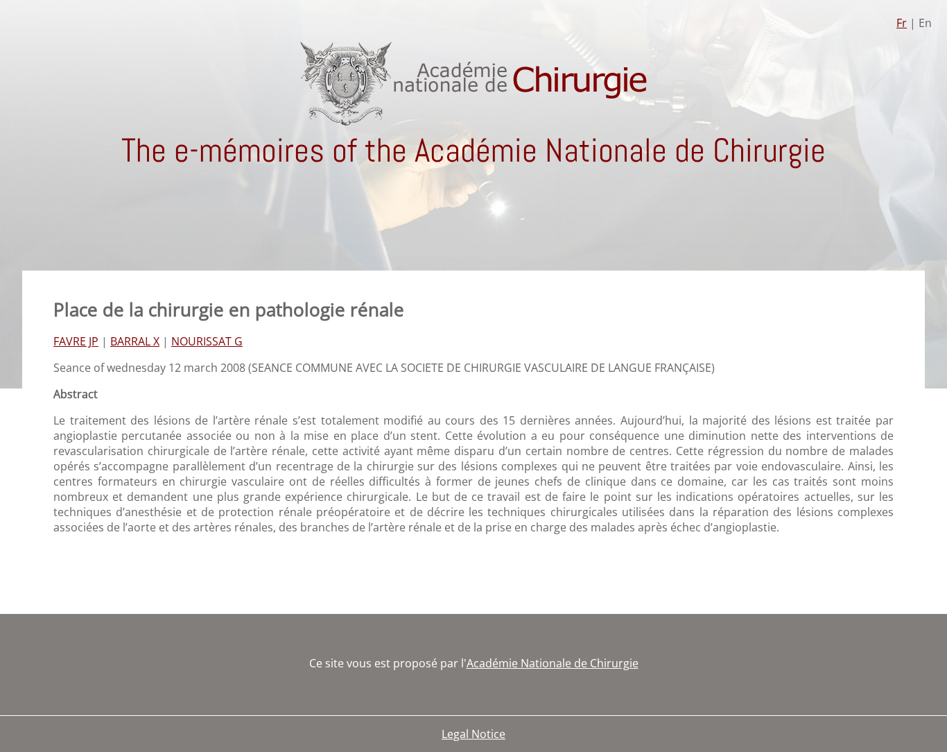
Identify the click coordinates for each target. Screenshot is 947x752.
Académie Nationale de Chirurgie (552, 663)
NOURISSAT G (207, 341)
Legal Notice (473, 734)
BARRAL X (134, 341)
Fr (901, 23)
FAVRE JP (75, 341)
